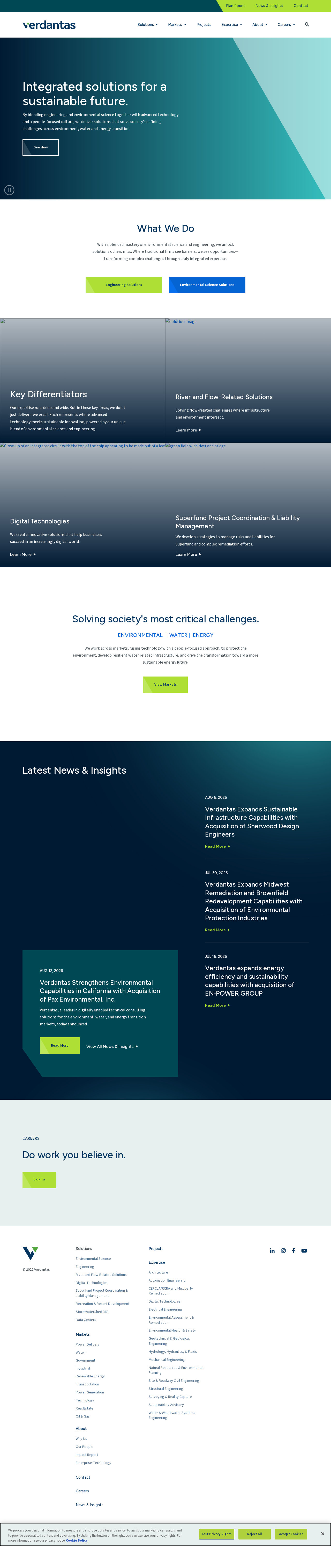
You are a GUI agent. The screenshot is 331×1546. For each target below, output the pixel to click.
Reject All (254, 1533)
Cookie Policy (77, 1540)
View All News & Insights (110, 1046)
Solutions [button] (146, 24)
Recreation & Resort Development (102, 1303)
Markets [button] (175, 24)
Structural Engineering (166, 1388)
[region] (165, 1534)
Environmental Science (93, 1258)
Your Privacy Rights (216, 1533)
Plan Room (235, 5)
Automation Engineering (167, 1280)
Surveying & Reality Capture (170, 1396)
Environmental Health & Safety (172, 1330)
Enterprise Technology (93, 1462)
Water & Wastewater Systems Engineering (172, 1415)
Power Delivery (88, 1344)
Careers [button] (285, 24)
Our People (84, 1446)
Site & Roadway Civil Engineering (174, 1380)
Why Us (81, 1438)
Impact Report (87, 1454)
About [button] (258, 24)
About (81, 1428)
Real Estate (84, 1408)
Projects (204, 24)
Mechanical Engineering (167, 1359)
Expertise (157, 1262)
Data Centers (86, 1319)
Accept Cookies (291, 1533)
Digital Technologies (92, 1282)
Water (80, 1352)
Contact (301, 5)
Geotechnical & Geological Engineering (169, 1341)
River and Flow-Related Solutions (101, 1274)
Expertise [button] (230, 24)
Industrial (83, 1368)
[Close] (322, 1534)
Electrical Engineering (165, 1309)
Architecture (158, 1272)
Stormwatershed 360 (92, 1311)
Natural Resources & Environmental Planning (176, 1370)
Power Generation (90, 1392)
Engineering (85, 1266)
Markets (83, 1334)
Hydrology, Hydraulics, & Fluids (173, 1351)
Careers (82, 1491)
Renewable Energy (90, 1376)
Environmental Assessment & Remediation (171, 1320)
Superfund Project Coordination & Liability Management (102, 1293)
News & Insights (269, 5)
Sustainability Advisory (166, 1404)
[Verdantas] (49, 24)
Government (85, 1360)
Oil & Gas (83, 1416)
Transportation (87, 1384)
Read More (215, 846)
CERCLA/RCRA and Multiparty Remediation (171, 1291)
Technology (85, 1400)
